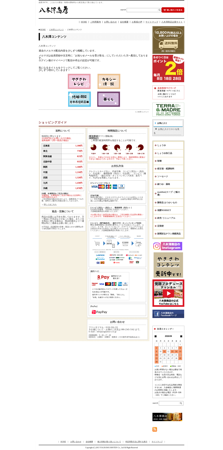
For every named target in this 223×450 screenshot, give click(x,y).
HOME (84, 22)
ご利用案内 (95, 22)
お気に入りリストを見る (166, 131)
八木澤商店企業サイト (172, 22)
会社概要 (124, 22)
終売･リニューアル (166, 218)
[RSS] (154, 430)
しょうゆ (161, 145)
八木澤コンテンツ (56, 30)
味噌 (159, 161)
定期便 (160, 226)
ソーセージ (162, 176)
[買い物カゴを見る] (173, 11)
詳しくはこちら (50, 204)
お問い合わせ (110, 22)
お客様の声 (137, 22)
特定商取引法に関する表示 (136, 442)
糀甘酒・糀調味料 (165, 169)
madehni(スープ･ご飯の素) (168, 193)
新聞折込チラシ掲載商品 (169, 234)
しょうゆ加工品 (164, 153)
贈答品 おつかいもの (167, 202)
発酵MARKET (164, 210)
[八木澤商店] (53, 13)
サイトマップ (151, 22)
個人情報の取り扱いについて (109, 442)
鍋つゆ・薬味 (163, 184)
